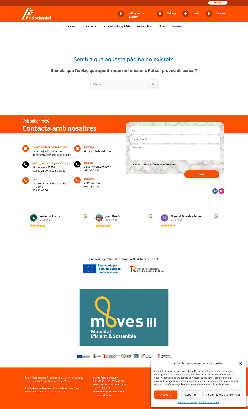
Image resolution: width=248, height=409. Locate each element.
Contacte (177, 26)
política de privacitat (165, 164)
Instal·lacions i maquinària (117, 26)
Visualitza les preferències (223, 394)
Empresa (70, 26)
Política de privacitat (209, 402)
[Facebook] (215, 191)
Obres (161, 26)
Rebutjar (190, 394)
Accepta (165, 394)
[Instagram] (221, 191)
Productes (88, 26)
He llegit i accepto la (154, 164)
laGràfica (106, 394)
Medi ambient (144, 26)
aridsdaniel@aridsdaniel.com (109, 391)
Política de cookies (187, 402)
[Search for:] (124, 84)
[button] (241, 363)
